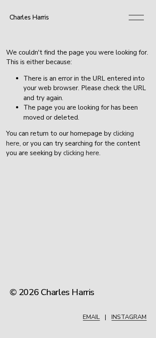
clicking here (81, 153)
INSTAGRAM (128, 317)
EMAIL (91, 317)
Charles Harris (29, 17)
